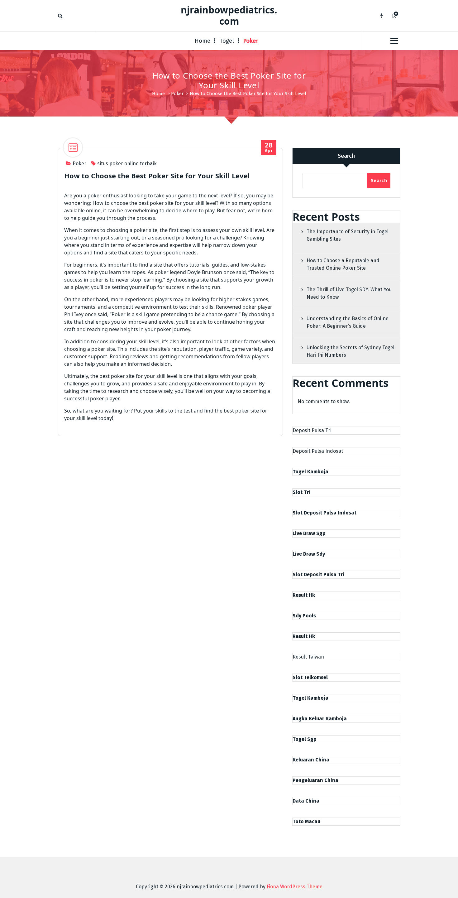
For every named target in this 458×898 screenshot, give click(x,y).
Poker (250, 40)
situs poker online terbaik (127, 164)
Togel (227, 40)
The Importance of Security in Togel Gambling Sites (348, 235)
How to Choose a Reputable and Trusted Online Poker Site (343, 264)
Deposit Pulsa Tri (312, 430)
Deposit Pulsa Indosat (318, 451)
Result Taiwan (308, 657)
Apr (269, 147)
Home (202, 40)
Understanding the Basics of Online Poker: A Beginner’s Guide (348, 322)
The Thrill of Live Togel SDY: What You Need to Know (349, 293)
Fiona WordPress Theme (294, 887)
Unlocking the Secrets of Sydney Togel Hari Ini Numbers (350, 351)
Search (346, 155)
